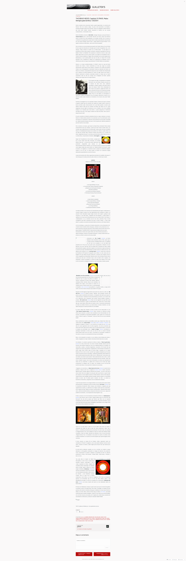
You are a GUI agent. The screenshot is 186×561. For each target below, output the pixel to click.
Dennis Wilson (86, 518)
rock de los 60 (103, 519)
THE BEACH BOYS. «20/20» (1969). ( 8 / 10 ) (102, 554)
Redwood (98, 519)
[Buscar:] (184, 1)
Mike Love (104, 518)
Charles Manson (79, 518)
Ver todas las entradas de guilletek (84, 529)
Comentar (106, 547)
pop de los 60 (92, 519)
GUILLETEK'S (98, 7)
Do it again (92, 518)
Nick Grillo (86, 519)
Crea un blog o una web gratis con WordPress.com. (93, 559)
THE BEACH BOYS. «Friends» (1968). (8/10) (84, 554)
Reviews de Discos (104, 10)
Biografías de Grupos (93, 10)
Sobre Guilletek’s (114, 10)
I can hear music (98, 518)
